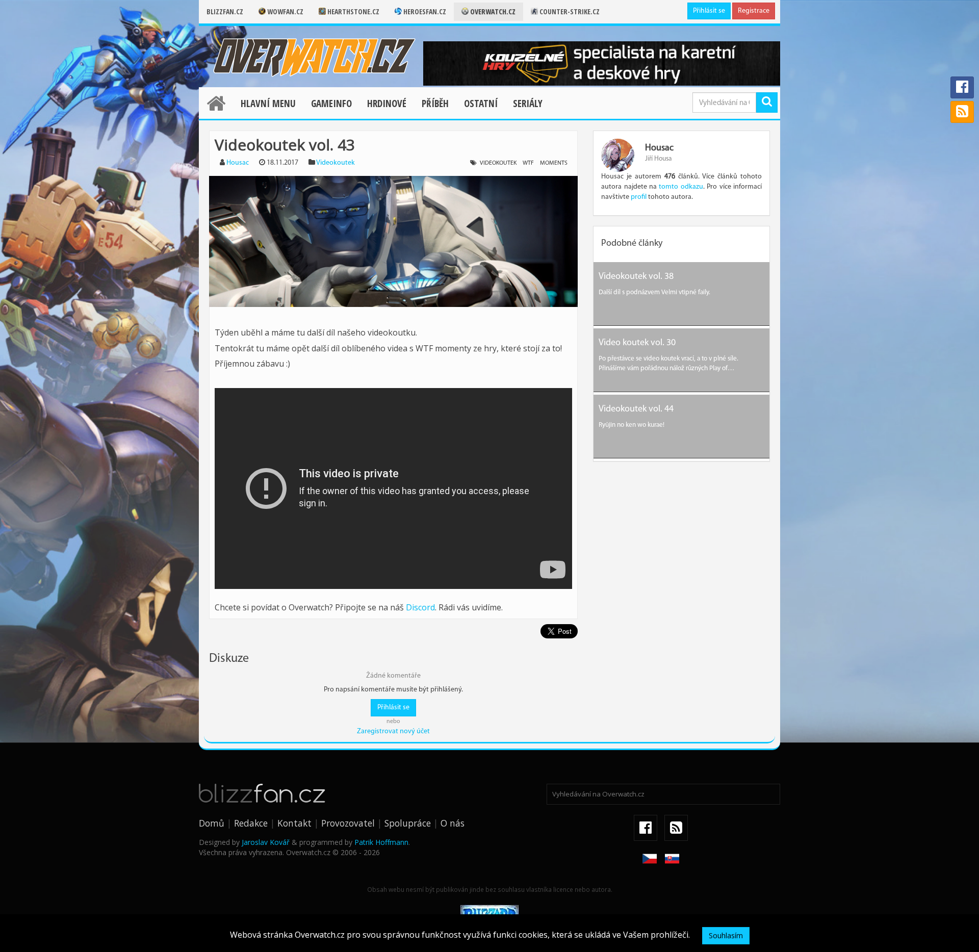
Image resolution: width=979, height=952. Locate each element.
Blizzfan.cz (225, 11)
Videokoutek (335, 163)
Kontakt (294, 823)
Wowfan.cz (284, 11)
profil (639, 197)
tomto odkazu (681, 187)
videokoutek (498, 163)
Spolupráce (407, 823)
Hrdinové (386, 103)
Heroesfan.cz (424, 11)
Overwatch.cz (492, 11)
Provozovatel (348, 823)
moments (554, 163)
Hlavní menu (268, 103)
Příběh (435, 103)
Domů (211, 823)
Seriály (528, 103)
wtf (528, 163)
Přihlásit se (709, 11)
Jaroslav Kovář (266, 842)
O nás (453, 823)
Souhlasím (726, 935)
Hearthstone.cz (352, 11)
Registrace (753, 11)
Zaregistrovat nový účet (393, 731)
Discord (420, 607)
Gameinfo (331, 103)
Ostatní (481, 103)
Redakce (251, 823)
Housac (237, 163)
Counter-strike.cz (569, 11)
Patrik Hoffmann (381, 842)
